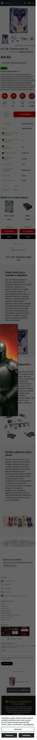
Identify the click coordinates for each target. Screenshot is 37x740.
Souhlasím (26, 735)
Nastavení (18, 729)
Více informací (28, 724)
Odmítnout (9, 735)
